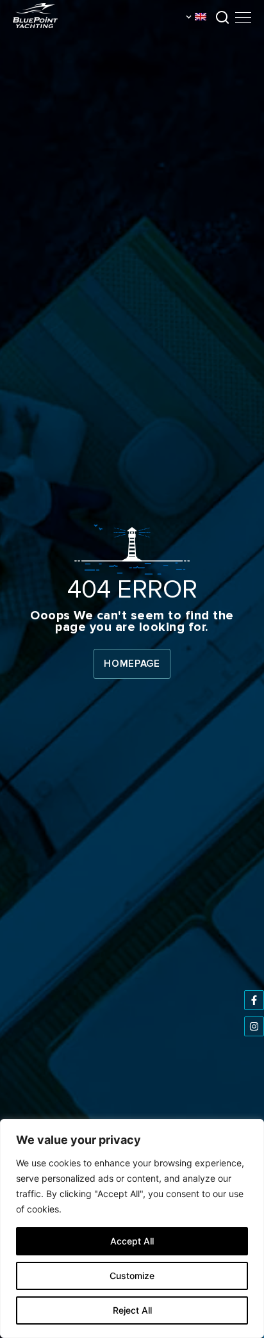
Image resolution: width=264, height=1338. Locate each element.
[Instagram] (254, 1026)
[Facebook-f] (254, 1000)
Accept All (132, 1241)
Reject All (132, 1310)
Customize (132, 1275)
